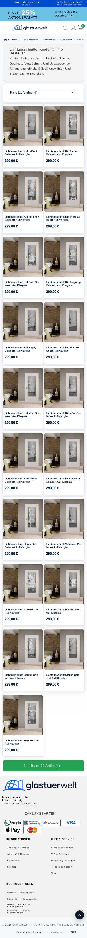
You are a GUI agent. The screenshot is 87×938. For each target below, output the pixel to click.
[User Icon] (73, 28)
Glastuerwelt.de (15, 797)
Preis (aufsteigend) (42, 92)
